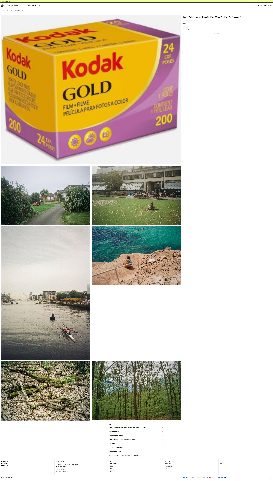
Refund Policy (168, 463)
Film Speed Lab (8, 477)
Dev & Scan (113, 463)
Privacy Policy (169, 461)
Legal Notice (168, 466)
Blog (111, 468)
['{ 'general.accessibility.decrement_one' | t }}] (184, 30)
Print (111, 465)
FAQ (111, 471)
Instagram (222, 461)
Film (7, 10)
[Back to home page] (3, 5)
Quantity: (185, 27)
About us (112, 470)
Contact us (168, 468)
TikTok (221, 463)
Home (2, 10)
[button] (270, 5)
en (255, 5)
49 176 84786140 (61, 469)
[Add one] (188, 30)
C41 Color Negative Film (16, 10)
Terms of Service (169, 465)
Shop (111, 466)
